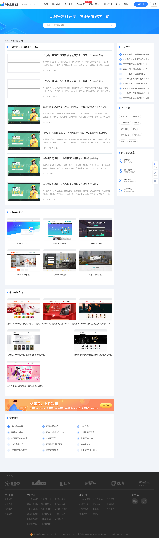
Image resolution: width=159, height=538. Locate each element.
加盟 (118, 4)
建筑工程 (124, 116)
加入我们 (8, 509)
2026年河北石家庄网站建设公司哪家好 (139, 93)
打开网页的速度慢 (19, 438)
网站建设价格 (46, 504)
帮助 (126, 4)
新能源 (136, 123)
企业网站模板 (32, 499)
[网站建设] (9, 4)
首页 (46, 4)
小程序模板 (84, 509)
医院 (134, 129)
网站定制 (108, 4)
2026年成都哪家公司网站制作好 (136, 88)
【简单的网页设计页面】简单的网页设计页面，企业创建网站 (73, 55)
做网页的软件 (87, 438)
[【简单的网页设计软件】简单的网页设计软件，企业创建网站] (23, 88)
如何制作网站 (60, 514)
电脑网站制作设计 (47, 509)
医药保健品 (125, 135)
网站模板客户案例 (61, 519)
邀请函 (95, 514)
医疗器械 (137, 135)
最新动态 (8, 514)
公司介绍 (8, 499)
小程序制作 (84, 504)
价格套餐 (81, 4)
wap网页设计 (51, 438)
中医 (122, 141)
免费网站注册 (46, 499)
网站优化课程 (17, 432)
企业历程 (8, 504)
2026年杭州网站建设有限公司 (135, 69)
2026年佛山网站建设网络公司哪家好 (138, 54)
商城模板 (96, 504)
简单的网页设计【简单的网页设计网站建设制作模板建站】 (72, 158)
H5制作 (96, 509)
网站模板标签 (32, 519)
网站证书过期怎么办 (55, 432)
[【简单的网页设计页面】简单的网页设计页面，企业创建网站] (23, 63)
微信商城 (110, 504)
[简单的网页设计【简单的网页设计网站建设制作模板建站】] (23, 166)
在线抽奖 (110, 509)
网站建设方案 (46, 514)
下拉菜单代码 (17, 444)
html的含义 (85, 444)
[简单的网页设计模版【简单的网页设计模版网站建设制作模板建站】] (23, 114)
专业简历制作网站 (89, 450)
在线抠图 (110, 499)
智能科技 (124, 129)
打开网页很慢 (52, 450)
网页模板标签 (46, 519)
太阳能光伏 (125, 123)
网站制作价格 (32, 504)
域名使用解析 (32, 514)
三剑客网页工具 (88, 432)
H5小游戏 (83, 514)
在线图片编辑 (98, 499)
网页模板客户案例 (33, 524)
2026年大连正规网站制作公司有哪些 (138, 79)
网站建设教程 (60, 504)
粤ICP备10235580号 (108, 534)
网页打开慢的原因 (54, 444)
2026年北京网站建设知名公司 (135, 74)
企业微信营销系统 (86, 499)
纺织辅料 (132, 141)
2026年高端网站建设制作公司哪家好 (138, 98)
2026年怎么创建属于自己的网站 (136, 59)
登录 (154, 4)
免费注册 (140, 4)
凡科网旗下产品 (27, 4)
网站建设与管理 (61, 509)
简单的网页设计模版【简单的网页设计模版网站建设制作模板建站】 (76, 107)
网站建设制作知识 (47, 524)
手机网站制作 (32, 509)
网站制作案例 (60, 499)
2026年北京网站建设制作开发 (135, 64)
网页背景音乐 (52, 426)
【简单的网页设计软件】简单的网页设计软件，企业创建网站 (73, 81)
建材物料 (136, 116)
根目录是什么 (87, 426)
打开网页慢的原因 (19, 450)
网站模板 (56, 4)
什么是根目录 (17, 426)
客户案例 (69, 4)
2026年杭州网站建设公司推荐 (135, 84)
